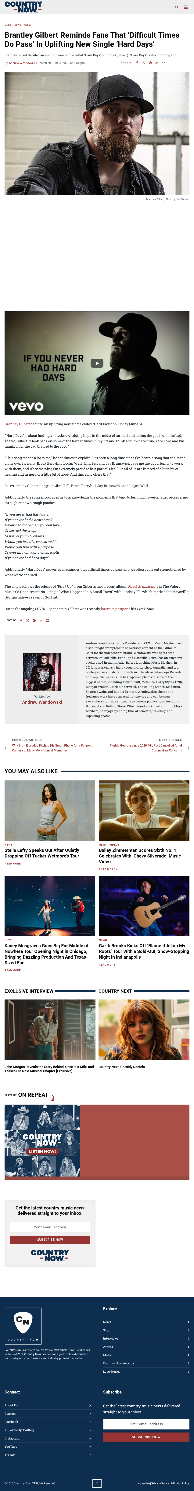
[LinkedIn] (157, 63)
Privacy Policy (160, 1483)
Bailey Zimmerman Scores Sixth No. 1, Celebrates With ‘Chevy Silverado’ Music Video (140, 856)
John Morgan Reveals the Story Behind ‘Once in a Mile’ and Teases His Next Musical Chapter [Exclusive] (49, 1069)
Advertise (144, 1483)
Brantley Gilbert (17, 424)
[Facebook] (137, 63)
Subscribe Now (50, 1239)
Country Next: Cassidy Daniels (122, 1067)
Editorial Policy (180, 1483)
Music (8, 25)
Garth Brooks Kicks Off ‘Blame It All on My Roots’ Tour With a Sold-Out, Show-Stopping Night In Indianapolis (144, 951)
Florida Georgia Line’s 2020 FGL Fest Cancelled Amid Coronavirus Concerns (146, 748)
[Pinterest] (150, 63)
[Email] (163, 63)
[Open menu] (185, 7)
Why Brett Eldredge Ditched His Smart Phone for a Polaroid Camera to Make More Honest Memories (52, 748)
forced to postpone (115, 608)
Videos (27, 25)
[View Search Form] (177, 7)
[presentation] (50, 810)
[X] (143, 63)
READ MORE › (14, 864)
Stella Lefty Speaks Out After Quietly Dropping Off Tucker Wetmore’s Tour (42, 853)
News (17, 25)
